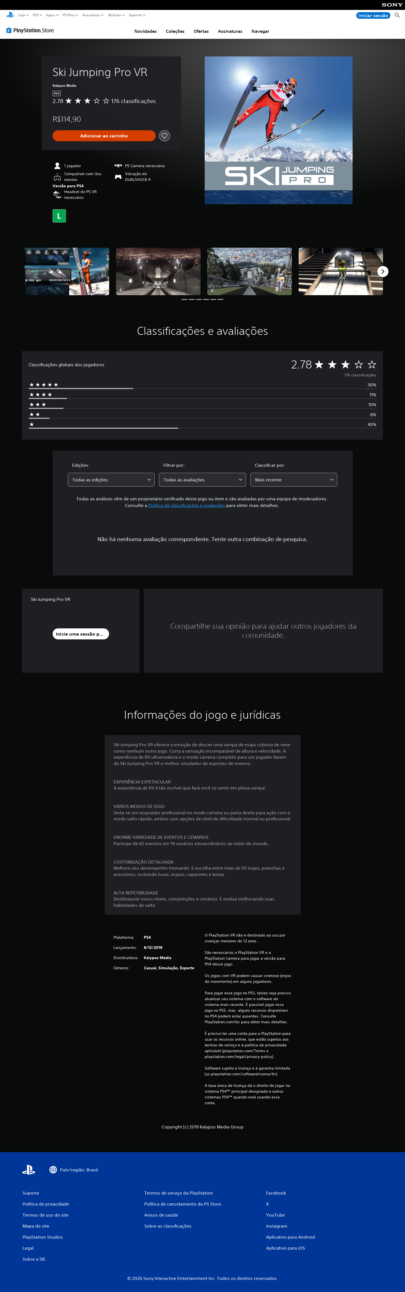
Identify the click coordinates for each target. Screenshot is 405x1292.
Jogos (50, 15)
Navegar (260, 31)
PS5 (35, 15)
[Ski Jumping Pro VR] (67, 271)
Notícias (114, 15)
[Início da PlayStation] (10, 15)
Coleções (175, 31)
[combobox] (111, 480)
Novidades (145, 31)
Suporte (135, 15)
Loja (21, 15)
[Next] (382, 271)
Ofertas (201, 31)
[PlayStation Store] (31, 30)
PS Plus (68, 15)
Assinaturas (230, 31)
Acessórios (90, 15)
